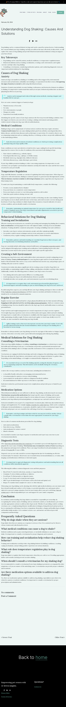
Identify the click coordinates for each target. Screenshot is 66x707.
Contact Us (37, 686)
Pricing (39, 12)
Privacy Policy (5, 693)
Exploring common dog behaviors (15, 292)
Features (23, 12)
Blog (54, 12)
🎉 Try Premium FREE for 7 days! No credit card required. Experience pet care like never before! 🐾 (33, 2)
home (41, 657)
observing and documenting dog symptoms (18, 443)
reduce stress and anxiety (38, 303)
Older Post (59, 637)
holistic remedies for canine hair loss (37, 405)
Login (60, 12)
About (45, 12)
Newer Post (7, 637)
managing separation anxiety (51, 246)
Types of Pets (31, 12)
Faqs (49, 12)
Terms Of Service (6, 696)
